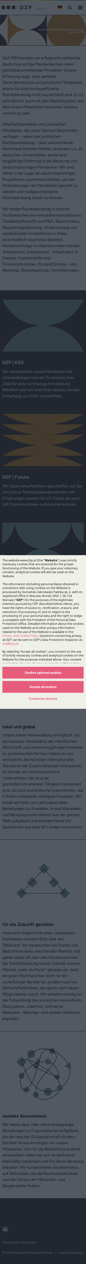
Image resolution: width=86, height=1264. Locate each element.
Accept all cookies (43, 687)
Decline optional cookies (43, 673)
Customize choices (43, 698)
